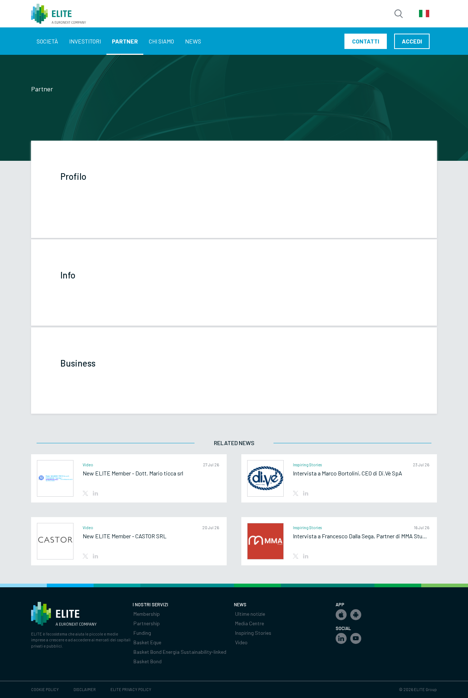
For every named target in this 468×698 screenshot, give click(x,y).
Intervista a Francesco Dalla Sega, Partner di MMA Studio (361, 536)
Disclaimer (84, 689)
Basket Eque (147, 642)
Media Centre (249, 623)
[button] (341, 614)
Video (241, 642)
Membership (146, 614)
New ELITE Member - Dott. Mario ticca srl (133, 473)
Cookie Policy (45, 689)
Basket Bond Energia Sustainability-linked (179, 652)
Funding (142, 633)
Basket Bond (147, 661)
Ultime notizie (250, 614)
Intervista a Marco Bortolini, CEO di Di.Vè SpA (347, 473)
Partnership (146, 623)
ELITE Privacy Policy (130, 689)
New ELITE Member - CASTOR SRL (124, 536)
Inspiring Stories (253, 633)
